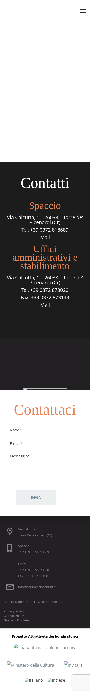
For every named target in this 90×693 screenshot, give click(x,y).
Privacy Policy (14, 611)
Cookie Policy (14, 616)
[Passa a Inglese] (57, 680)
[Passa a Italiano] (34, 680)
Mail (45, 237)
